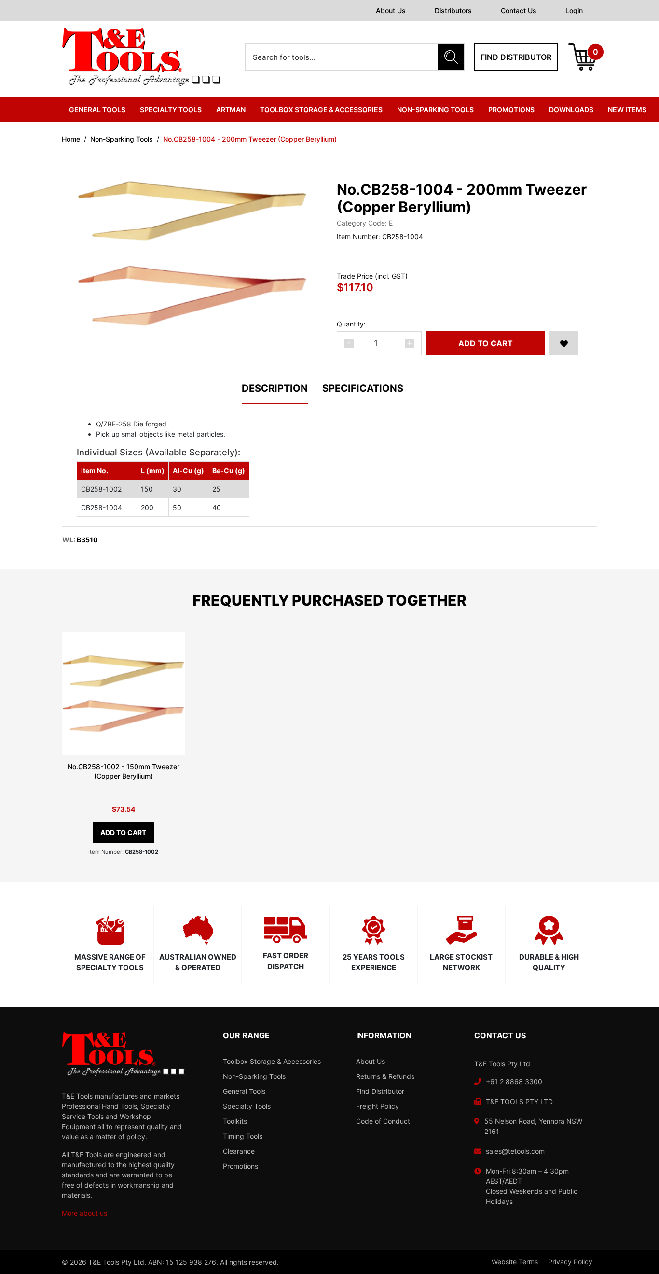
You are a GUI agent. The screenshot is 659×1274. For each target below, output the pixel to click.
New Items (627, 109)
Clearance (239, 1151)
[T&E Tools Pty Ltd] (141, 56)
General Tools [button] (97, 109)
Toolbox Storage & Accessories (272, 1061)
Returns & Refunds (385, 1076)
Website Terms (515, 1262)
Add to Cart (485, 343)
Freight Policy (377, 1106)
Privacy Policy (570, 1262)
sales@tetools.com (515, 1151)
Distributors (453, 10)
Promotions (511, 109)
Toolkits (235, 1121)
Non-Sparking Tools (254, 1076)
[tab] (282, 393)
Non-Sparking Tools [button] (435, 109)
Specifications (362, 388)
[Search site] (451, 57)
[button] (563, 343)
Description (275, 388)
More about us (84, 1213)
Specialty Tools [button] (171, 109)
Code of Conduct (383, 1121)
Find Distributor (380, 1091)
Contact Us (518, 10)
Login (574, 10)
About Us (391, 10)
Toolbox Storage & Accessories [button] (321, 109)
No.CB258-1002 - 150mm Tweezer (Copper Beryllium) (123, 771)
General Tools (244, 1091)
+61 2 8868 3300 (514, 1081)
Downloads (571, 109)
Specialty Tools (247, 1106)
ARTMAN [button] (231, 109)
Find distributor (516, 57)
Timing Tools (242, 1136)
